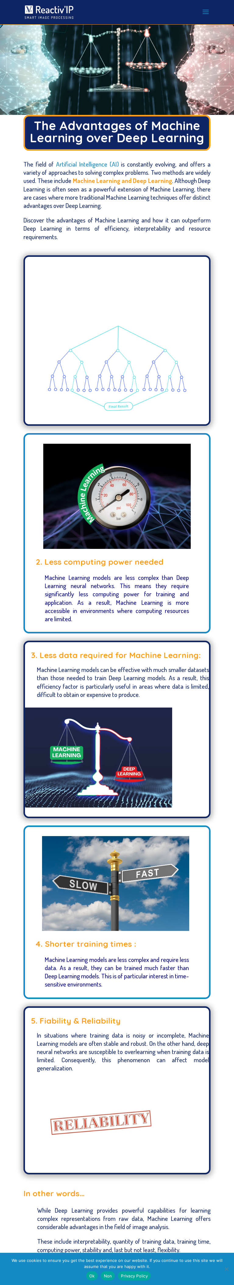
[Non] (226, 1269)
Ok (92, 1275)
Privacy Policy (134, 1275)
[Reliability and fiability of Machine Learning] (98, 1162)
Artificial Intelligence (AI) (87, 164)
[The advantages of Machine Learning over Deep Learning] (98, 806)
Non (108, 1275)
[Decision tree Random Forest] (117, 413)
